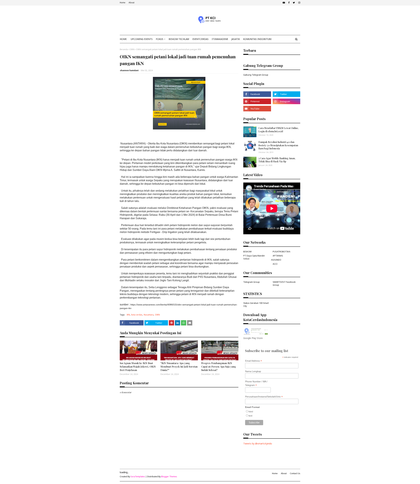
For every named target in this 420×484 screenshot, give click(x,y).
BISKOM (247, 251)
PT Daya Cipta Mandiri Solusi (254, 257)
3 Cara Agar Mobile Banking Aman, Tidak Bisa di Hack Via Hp (276, 160)
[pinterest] (257, 101)
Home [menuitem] (123, 39)
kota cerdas (136, 314)
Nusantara (149, 314)
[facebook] (288, 2)
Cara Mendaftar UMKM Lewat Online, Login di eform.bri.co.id (278, 130)
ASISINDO (276, 259)
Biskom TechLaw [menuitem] (179, 39)
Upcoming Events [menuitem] (142, 39)
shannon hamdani (129, 70)
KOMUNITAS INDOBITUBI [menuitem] (257, 39)
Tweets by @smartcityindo (257, 443)
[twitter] (294, 2)
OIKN (131, 49)
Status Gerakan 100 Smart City (256, 304)
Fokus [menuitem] (159, 39)
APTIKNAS (278, 255)
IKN (128, 314)
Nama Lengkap (253, 371)
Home (122, 2)
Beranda (124, 49)
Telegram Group (251, 281)
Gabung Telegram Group (255, 74)
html (251, 411)
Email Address (253, 360)
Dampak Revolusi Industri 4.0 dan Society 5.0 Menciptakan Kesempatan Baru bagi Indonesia (278, 145)
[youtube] (284, 2)
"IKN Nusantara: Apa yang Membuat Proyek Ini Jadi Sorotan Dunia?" (179, 366)
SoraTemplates (138, 476)
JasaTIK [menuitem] (235, 39)
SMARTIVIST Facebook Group (284, 283)
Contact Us (295, 473)
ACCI (275, 263)
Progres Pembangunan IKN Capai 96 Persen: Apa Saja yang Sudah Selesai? (218, 366)
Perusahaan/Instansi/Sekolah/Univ (264, 396)
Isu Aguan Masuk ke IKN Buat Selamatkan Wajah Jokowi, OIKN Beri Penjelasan (138, 366)
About (131, 2)
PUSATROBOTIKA (281, 251)
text (250, 415)
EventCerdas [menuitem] (200, 39)
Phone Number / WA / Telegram (256, 383)
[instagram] (298, 2)
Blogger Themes (169, 476)
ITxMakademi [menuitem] (220, 39)
